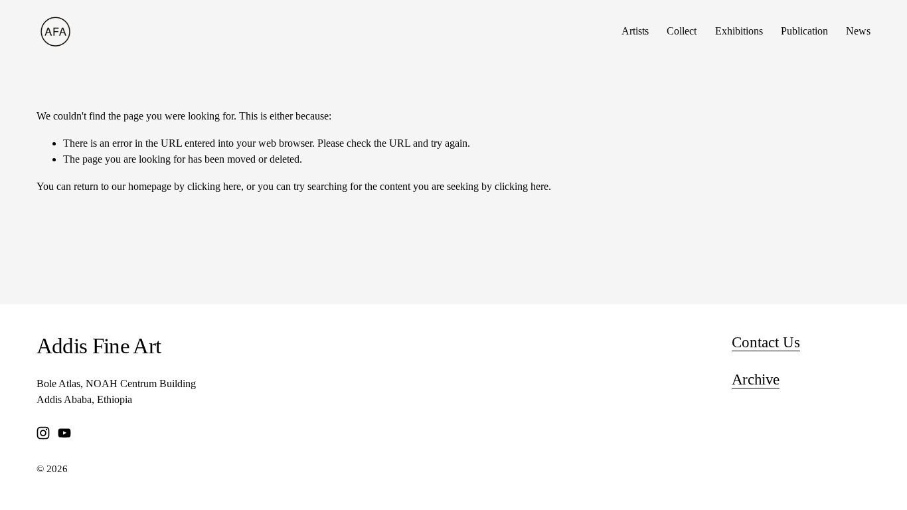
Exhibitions (739, 31)
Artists (635, 31)
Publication (804, 31)
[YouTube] (64, 433)
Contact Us (766, 342)
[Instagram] (43, 433)
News (858, 31)
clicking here (214, 187)
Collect (682, 31)
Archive (756, 379)
